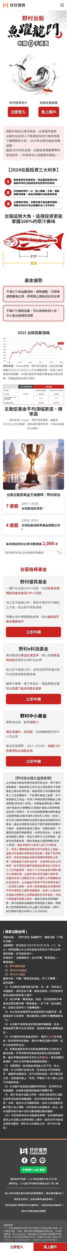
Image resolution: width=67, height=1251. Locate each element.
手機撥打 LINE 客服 (33, 1170)
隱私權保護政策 (54, 1193)
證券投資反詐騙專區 (52, 1205)
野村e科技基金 (18, 970)
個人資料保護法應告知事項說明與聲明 (24, 1193)
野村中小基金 (17, 974)
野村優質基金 (17, 966)
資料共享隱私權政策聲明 (33, 1210)
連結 (44, 1057)
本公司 (50, 1036)
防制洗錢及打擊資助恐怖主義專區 (22, 1205)
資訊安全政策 (20, 1199)
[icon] (24, 1158)
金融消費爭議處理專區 (42, 1199)
